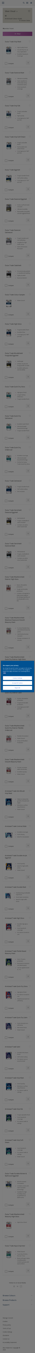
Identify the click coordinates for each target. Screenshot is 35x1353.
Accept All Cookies (17, 683)
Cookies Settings (17, 678)
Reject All (17, 688)
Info (4, 673)
